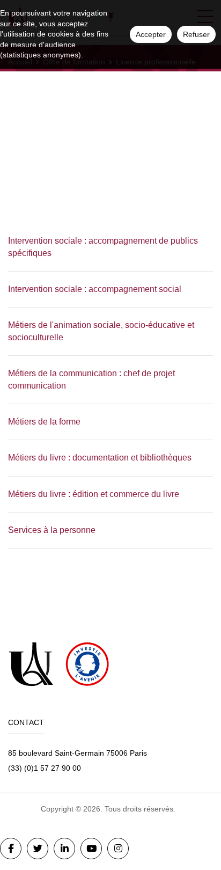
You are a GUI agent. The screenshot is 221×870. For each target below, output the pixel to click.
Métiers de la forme (44, 421)
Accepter (151, 34)
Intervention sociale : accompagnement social (94, 289)
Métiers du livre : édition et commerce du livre (93, 494)
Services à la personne (51, 530)
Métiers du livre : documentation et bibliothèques (99, 457)
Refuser (196, 34)
